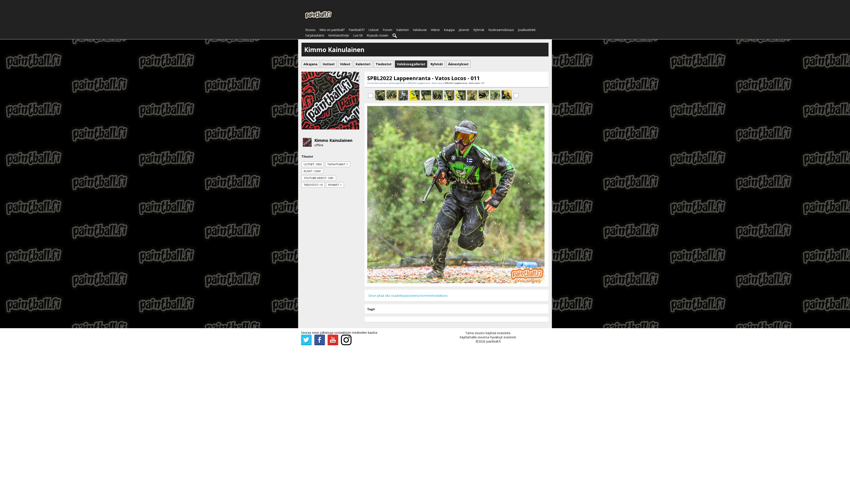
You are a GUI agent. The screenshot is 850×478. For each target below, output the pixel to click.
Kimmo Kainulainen (333, 140)
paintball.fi (493, 341)
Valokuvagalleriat (397, 83)
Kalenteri (402, 30)
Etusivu (310, 30)
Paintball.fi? (357, 30)
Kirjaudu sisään (377, 35)
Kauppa (449, 30)
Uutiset (374, 30)
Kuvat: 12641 (312, 171)
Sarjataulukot (314, 35)
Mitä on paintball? (332, 30)
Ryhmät (478, 30)
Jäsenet (464, 30)
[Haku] (395, 36)
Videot (435, 30)
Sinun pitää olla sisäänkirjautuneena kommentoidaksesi (408, 295)
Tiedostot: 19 (313, 185)
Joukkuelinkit (527, 30)
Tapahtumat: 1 (337, 164)
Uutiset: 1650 (313, 164)
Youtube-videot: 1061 (319, 178)
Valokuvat (420, 30)
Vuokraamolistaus (501, 30)
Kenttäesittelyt (338, 35)
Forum (387, 30)
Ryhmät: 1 (335, 185)
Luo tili (358, 35)
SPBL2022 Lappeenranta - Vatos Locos (425, 83)
